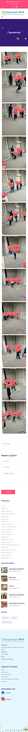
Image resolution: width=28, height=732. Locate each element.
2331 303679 (15, 4)
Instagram (8, 699)
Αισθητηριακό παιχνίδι (7, 513)
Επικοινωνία (4, 681)
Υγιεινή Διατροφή (7, 622)
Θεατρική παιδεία (6, 524)
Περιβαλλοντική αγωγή (7, 539)
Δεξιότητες (4, 516)
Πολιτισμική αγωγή (6, 542)
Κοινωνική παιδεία (6, 529)
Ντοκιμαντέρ (5, 537)
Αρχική (2, 670)
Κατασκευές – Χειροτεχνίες (8, 526)
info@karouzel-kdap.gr (15, 2)
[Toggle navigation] (2, 17)
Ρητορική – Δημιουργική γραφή (9, 544)
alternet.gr (11, 730)
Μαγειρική (12, 577)
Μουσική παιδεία (6, 532)
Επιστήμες (5, 521)
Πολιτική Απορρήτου (6, 674)
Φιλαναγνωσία (5, 557)
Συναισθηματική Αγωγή (16, 603)
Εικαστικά (4, 519)
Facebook (8, 693)
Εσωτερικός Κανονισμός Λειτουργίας (10, 679)
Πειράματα (14, 618)
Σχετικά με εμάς (5, 672)
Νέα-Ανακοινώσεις (7, 534)
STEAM (11, 586)
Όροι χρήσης (4, 677)
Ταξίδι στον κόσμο (6, 552)
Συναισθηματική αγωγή (8, 550)
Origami (4, 508)
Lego (3, 506)
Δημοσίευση (8, 492)
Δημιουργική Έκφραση (16, 569)
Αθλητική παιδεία (6, 511)
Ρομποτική (4, 547)
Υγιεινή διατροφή (6, 555)
